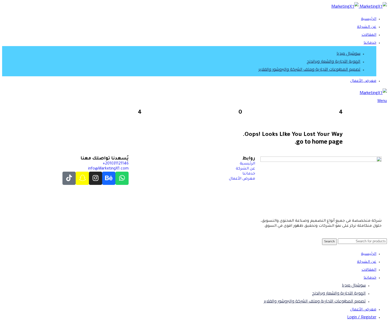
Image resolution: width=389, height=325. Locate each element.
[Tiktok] (69, 178)
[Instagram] (95, 178)
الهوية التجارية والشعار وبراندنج (333, 61)
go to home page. (319, 141)
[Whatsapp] (122, 178)
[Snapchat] (82, 178)
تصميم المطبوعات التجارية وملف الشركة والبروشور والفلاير (309, 69)
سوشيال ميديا (348, 53)
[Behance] (108, 178)
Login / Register (361, 317)
